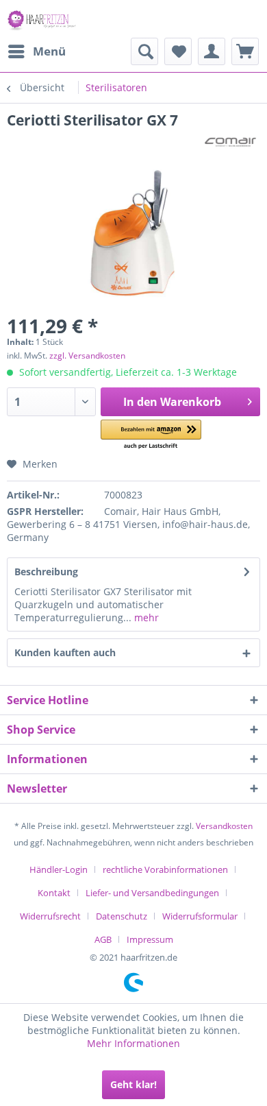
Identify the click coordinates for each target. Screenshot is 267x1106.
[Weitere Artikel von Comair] (231, 142)
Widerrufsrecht (50, 916)
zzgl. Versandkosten (87, 355)
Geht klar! (133, 1084)
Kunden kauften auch (65, 652)
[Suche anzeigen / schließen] (144, 51)
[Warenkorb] (245, 51)
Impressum (150, 939)
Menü (49, 51)
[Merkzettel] (178, 51)
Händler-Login (58, 869)
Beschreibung (46, 571)
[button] (151, 435)
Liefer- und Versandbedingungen (152, 893)
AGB (103, 939)
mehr (145, 617)
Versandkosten (224, 826)
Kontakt (54, 893)
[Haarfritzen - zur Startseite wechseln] (43, 19)
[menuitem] (36, 51)
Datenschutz (121, 916)
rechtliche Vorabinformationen (165, 869)
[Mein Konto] (211, 51)
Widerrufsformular (200, 916)
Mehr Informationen (133, 1043)
